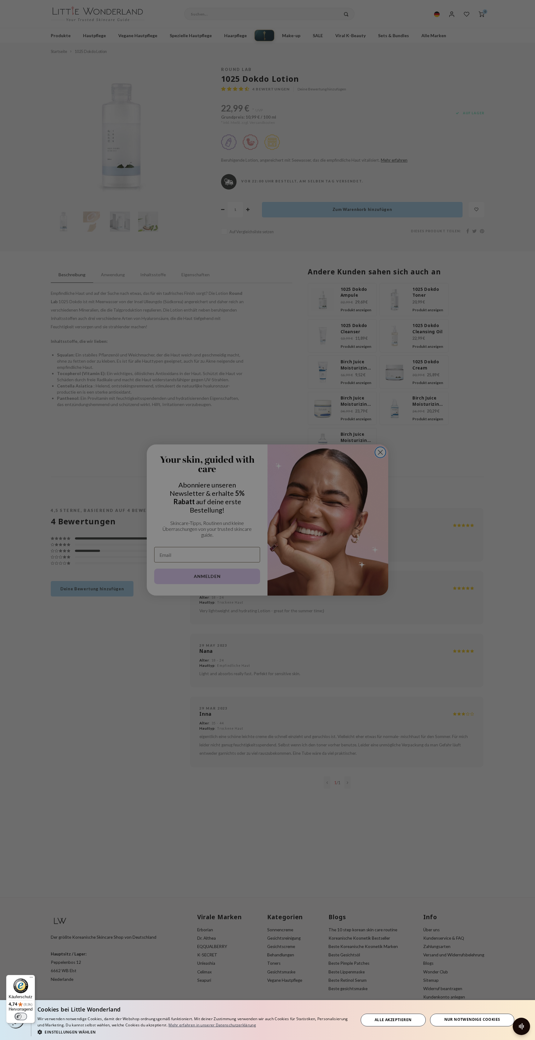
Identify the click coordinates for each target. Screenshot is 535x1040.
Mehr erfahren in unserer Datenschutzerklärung (212, 1025)
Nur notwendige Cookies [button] (472, 1019)
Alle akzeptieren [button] (393, 1019)
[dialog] (267, 1020)
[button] (193, 1031)
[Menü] (31, 978)
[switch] (21, 1016)
